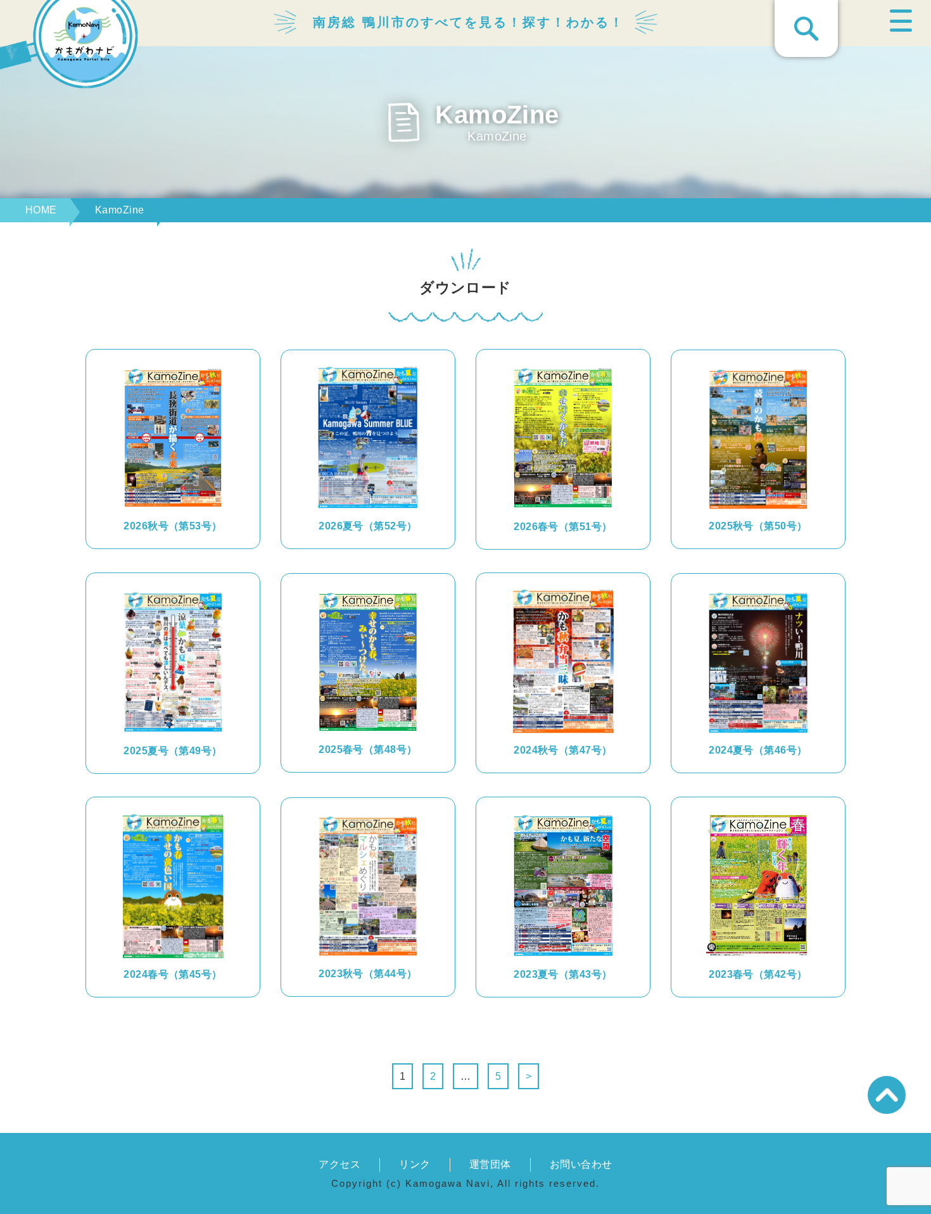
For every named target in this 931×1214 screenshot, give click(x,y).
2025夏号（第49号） (173, 750)
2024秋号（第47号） (563, 750)
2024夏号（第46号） (758, 750)
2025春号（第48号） (368, 749)
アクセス (339, 1164)
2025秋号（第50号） (758, 526)
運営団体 (490, 1164)
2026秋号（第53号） (173, 526)
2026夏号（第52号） (368, 526)
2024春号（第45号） (173, 974)
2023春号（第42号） (758, 974)
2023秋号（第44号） (368, 973)
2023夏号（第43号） (563, 974)
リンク (414, 1164)
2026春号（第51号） (563, 526)
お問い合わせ (581, 1164)
